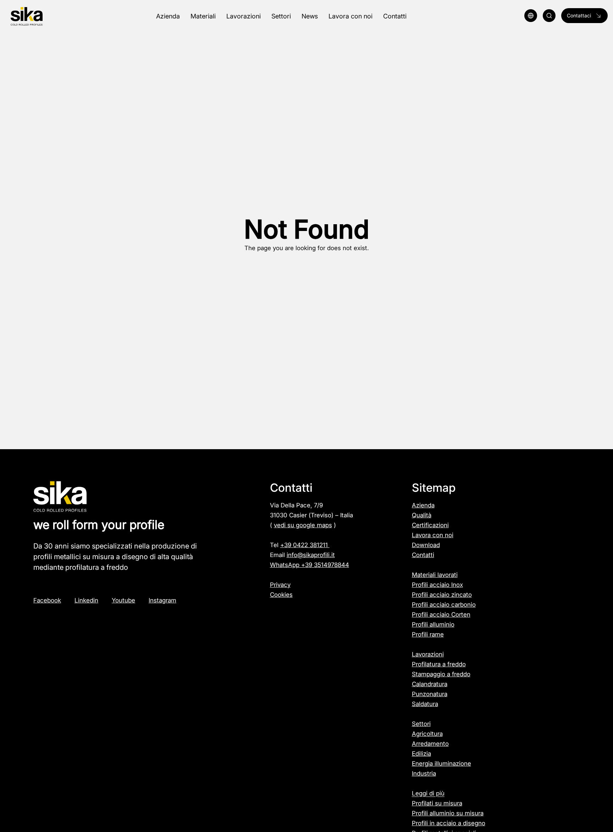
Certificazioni (430, 525)
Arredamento (430, 743)
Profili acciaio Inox (437, 584)
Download (426, 545)
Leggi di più (428, 793)
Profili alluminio (433, 624)
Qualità (421, 515)
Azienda (423, 505)
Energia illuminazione (441, 763)
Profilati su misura (437, 803)
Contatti (423, 554)
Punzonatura (429, 694)
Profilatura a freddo (439, 664)
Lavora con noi (432, 535)
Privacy (280, 584)
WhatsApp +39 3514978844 (309, 564)
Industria (424, 773)
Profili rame (428, 634)
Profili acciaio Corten (441, 614)
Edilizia (421, 753)
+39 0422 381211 (305, 545)
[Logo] (54, 16)
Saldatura (425, 703)
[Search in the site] (549, 15)
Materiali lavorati (435, 574)
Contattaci (579, 15)
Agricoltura (427, 733)
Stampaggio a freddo (441, 674)
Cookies (281, 594)
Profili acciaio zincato (442, 594)
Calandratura (429, 684)
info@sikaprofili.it (311, 554)
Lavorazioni (428, 654)
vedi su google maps (303, 525)
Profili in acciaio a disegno (448, 823)
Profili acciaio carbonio (444, 604)
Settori (421, 723)
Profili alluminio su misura (448, 813)
